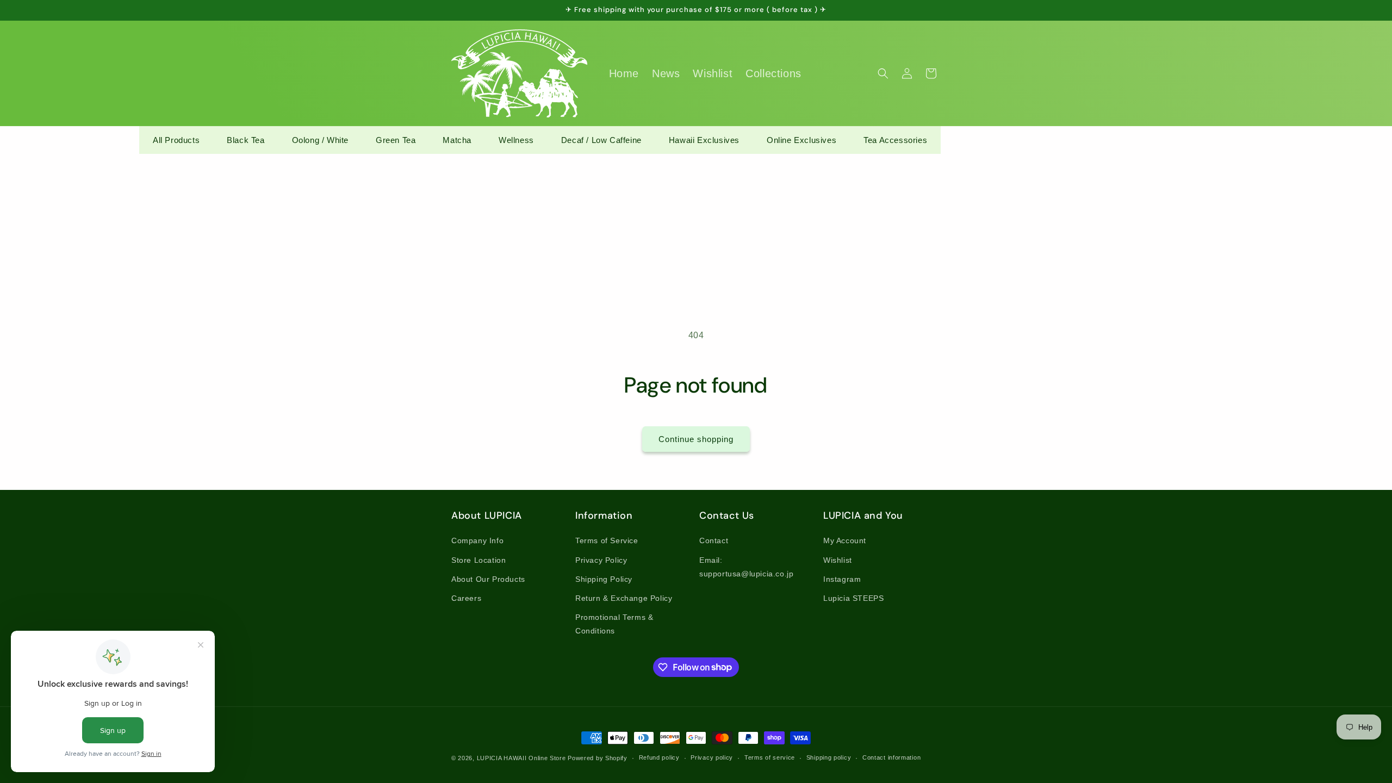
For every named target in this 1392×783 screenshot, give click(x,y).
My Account (844, 540)
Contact (713, 540)
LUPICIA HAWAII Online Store (521, 758)
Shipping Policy (603, 579)
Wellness (516, 140)
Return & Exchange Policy (623, 598)
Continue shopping (696, 439)
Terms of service (769, 757)
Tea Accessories (895, 140)
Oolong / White (320, 140)
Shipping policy (829, 757)
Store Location (478, 560)
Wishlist (837, 560)
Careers (466, 598)
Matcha (457, 140)
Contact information (891, 757)
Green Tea (395, 140)
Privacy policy (712, 757)
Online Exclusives (801, 140)
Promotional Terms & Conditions (614, 624)
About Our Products (488, 579)
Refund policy (659, 757)
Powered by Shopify (597, 758)
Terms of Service (606, 540)
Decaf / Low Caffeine (601, 140)
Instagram (842, 579)
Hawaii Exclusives (704, 140)
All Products (176, 140)
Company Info (477, 540)
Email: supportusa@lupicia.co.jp (746, 567)
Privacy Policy (601, 560)
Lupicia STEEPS (853, 598)
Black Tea (245, 140)
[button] (883, 73)
